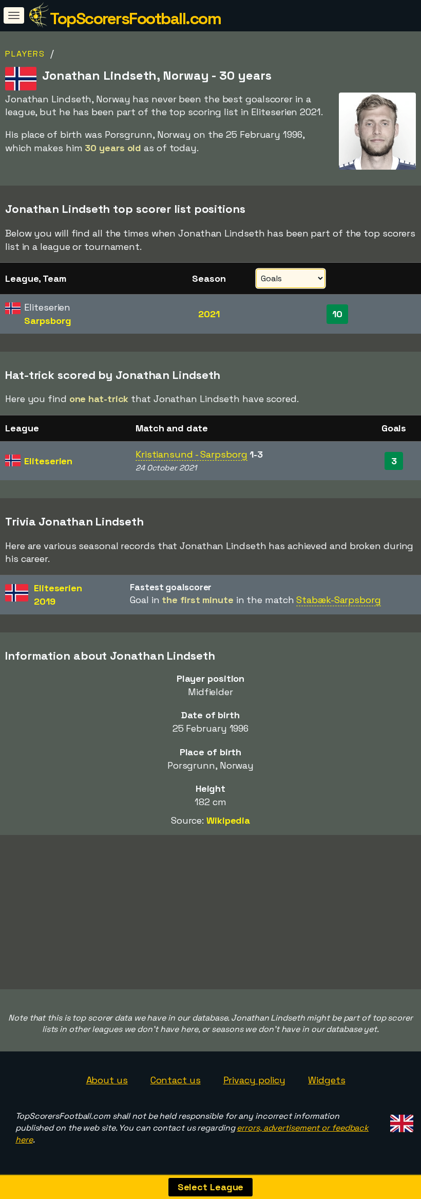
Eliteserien (48, 461)
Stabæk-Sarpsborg (338, 600)
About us (107, 1080)
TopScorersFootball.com (135, 18)
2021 (209, 314)
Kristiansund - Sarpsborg (191, 454)
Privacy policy (254, 1080)
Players (25, 53)
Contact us (175, 1080)
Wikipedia (228, 820)
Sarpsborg (47, 320)
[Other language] (400, 1120)
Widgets (326, 1080)
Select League (211, 1187)
